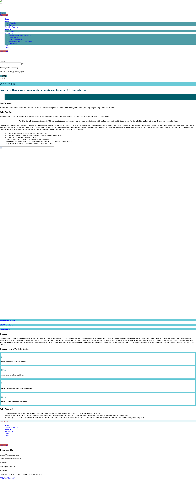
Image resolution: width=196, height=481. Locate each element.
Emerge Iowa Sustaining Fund (20, 35)
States (7, 45)
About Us (12, 23)
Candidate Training (11, 27)
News (7, 48)
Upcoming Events (15, 39)
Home (7, 19)
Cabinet (12, 25)
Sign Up (3, 13)
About (7, 21)
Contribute (4, 15)
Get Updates (13, 37)
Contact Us (13, 43)
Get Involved (9, 33)
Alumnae (8, 29)
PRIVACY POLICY (7, 478)
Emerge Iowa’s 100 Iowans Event (21, 41)
